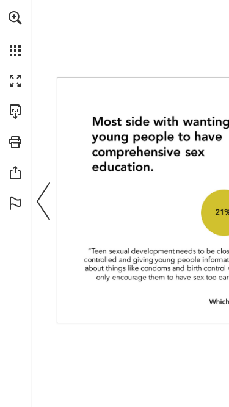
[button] (15, 17)
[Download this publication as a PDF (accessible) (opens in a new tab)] (15, 111)
